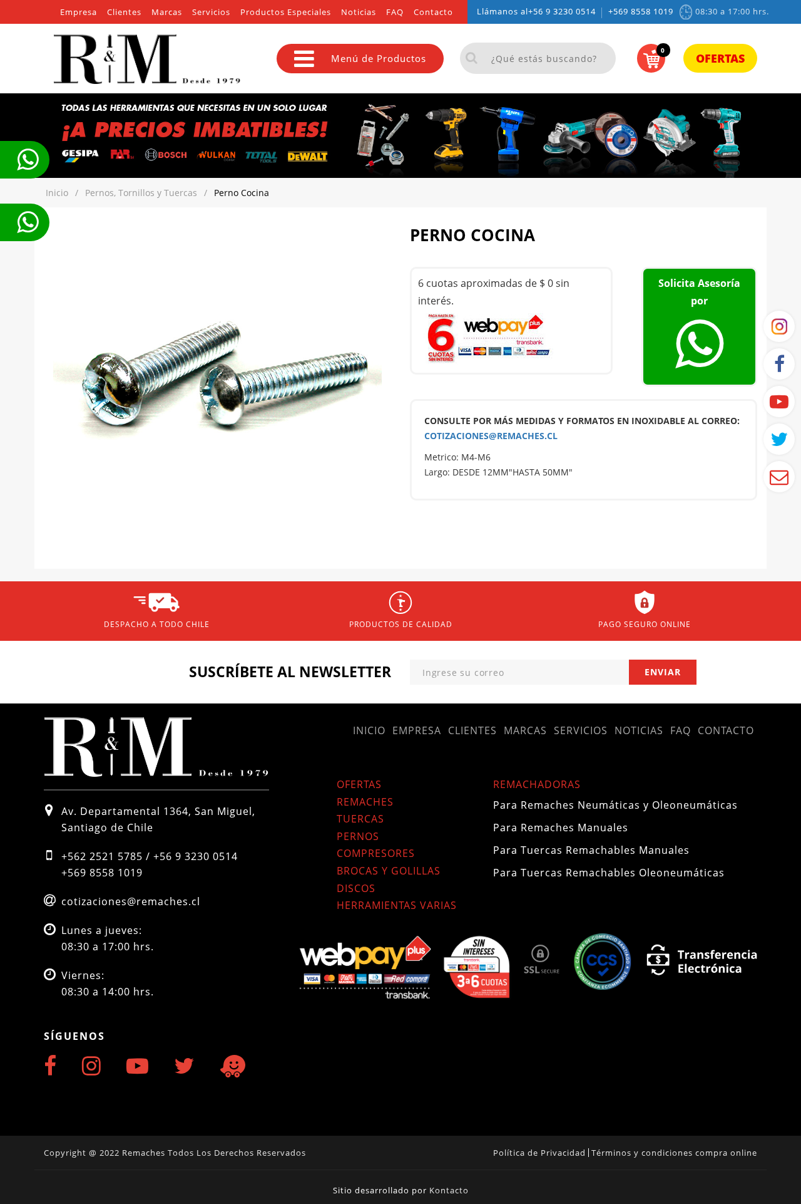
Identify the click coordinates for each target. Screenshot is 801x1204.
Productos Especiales (285, 12)
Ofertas (720, 58)
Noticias (358, 12)
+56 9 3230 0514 (562, 11)
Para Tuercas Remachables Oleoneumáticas (609, 873)
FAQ (395, 12)
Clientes (124, 12)
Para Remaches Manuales (560, 827)
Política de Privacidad (539, 1152)
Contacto (433, 12)
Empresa (78, 12)
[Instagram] (91, 1065)
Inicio (369, 730)
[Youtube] (137, 1065)
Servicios (211, 12)
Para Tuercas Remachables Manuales (591, 850)
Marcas (166, 12)
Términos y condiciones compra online (674, 1152)
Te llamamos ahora (24, 160)
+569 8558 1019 (640, 11)
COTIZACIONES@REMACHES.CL (491, 436)
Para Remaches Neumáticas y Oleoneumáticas (615, 805)
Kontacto (449, 1190)
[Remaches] (106, 58)
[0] (651, 58)
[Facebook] (50, 1065)
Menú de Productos (378, 58)
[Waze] (232, 1066)
